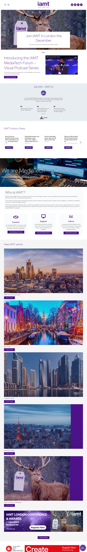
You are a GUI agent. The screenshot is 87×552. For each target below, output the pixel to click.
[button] (43, 52)
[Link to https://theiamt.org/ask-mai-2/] (72, 4)
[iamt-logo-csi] (43, 2)
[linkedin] (8, 4)
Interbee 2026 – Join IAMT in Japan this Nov (43, 38)
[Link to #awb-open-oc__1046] (78, 4)
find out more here (46, 101)
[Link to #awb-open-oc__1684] (81, 4)
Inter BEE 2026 (9, 450)
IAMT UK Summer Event (12, 295)
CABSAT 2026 (9, 398)
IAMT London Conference (13, 502)
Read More (6, 147)
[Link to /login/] (75, 4)
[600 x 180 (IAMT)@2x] (42, 544)
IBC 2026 (7, 347)
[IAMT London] (43, 511)
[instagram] (5, 4)
